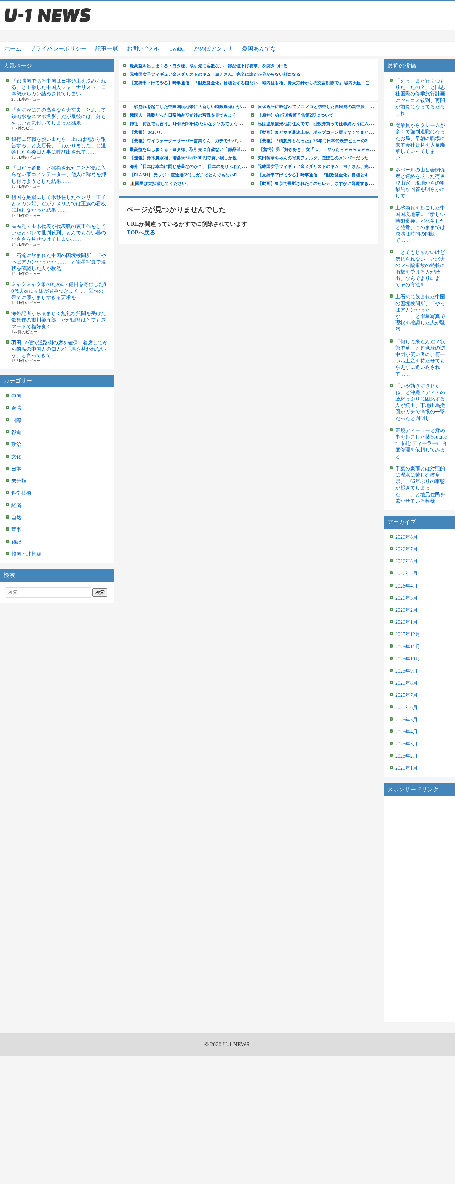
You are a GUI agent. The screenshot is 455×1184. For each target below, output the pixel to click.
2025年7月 (406, 695)
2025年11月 (407, 646)
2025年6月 (406, 707)
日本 (16, 469)
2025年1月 (406, 768)
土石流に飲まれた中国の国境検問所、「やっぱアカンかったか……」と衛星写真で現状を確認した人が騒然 (58, 262)
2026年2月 (406, 610)
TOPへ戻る (141, 232)
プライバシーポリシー (58, 49)
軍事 (16, 529)
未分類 (18, 481)
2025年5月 (406, 719)
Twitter (177, 49)
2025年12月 (407, 634)
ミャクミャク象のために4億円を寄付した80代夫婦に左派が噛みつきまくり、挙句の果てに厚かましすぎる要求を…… (58, 291)
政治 (16, 444)
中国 (16, 396)
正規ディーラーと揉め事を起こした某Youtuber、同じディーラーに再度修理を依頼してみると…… (421, 443)
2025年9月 (406, 671)
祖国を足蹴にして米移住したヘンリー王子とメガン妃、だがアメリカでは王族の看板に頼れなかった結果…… (58, 204)
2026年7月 (406, 549)
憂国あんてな (259, 49)
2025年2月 (406, 756)
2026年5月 (406, 573)
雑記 (16, 542)
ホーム (12, 49)
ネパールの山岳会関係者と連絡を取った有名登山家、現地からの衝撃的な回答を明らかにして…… (420, 182)
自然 (16, 517)
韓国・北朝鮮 (26, 554)
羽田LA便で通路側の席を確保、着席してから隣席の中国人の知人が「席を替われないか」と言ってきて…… (59, 349)
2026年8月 (406, 537)
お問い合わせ (144, 49)
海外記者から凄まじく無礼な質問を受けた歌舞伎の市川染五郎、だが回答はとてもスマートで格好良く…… (58, 320)
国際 (16, 420)
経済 (16, 505)
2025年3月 (406, 744)
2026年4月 (406, 586)
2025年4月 (406, 731)
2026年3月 (406, 598)
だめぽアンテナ (214, 49)
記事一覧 (106, 49)
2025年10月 (407, 659)
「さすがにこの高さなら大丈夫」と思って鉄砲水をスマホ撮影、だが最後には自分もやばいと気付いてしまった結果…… (58, 116)
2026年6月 (406, 561)
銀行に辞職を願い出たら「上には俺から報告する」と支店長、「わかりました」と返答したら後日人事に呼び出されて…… (58, 146)
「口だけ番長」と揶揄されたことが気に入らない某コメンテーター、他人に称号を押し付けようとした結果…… (58, 174)
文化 (16, 457)
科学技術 (21, 493)
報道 (16, 432)
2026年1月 (406, 622)
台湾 (16, 408)
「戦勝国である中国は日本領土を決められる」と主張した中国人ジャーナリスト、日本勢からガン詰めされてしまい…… (58, 87)
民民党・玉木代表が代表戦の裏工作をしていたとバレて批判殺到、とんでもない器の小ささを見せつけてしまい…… (58, 233)
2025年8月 (406, 683)
